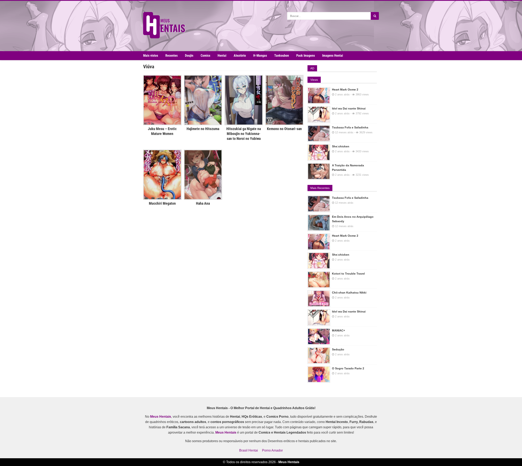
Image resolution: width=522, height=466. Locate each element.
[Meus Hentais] (164, 37)
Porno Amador (272, 450)
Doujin (189, 55)
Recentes (171, 55)
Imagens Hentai (332, 55)
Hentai (222, 55)
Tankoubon (281, 55)
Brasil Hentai (248, 450)
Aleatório (240, 55)
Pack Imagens (305, 55)
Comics (205, 55)
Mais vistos (150, 55)
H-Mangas (260, 55)
